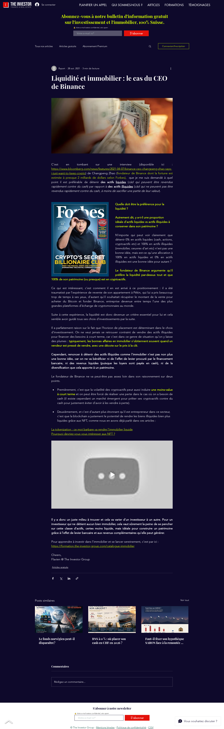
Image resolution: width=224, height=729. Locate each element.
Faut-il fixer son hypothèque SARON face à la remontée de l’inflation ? (164, 641)
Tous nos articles (44, 46)
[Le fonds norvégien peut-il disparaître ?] (59, 619)
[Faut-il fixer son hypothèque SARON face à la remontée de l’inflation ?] (165, 619)
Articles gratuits (67, 46)
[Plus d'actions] (171, 68)
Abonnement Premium (95, 46)
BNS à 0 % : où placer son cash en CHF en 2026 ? (109, 641)
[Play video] (112, 475)
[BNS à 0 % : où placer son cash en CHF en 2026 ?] (112, 619)
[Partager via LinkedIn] (69, 578)
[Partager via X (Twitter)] (60, 578)
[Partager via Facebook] (52, 578)
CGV (150, 727)
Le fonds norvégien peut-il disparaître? (57, 641)
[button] (150, 46)
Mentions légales (105, 727)
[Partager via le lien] (77, 578)
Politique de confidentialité (131, 727)
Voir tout (184, 600)
